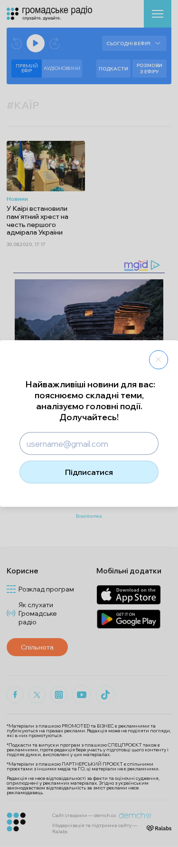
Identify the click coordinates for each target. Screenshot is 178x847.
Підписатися (89, 472)
